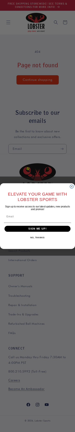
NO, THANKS (37, 238)
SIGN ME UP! (37, 228)
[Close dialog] (72, 186)
